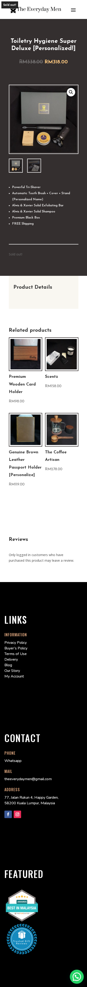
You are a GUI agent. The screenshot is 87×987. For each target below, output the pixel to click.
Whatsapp (13, 760)
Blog (8, 665)
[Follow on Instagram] (17, 814)
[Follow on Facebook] (8, 814)
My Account (14, 676)
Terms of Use (15, 653)
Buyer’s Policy (15, 648)
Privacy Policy (15, 642)
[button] (71, 92)
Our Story (12, 670)
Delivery (11, 659)
